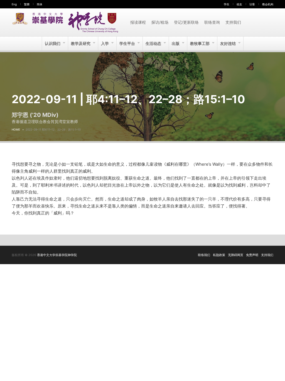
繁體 (27, 4)
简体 (39, 4)
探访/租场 (159, 22)
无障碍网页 (235, 255)
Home (16, 129)
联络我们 (204, 255)
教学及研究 (81, 43)
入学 (105, 43)
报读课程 (138, 22)
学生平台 (127, 43)
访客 (252, 4)
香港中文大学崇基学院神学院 (57, 255)
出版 (176, 43)
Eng (14, 4)
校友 (239, 4)
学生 (226, 4)
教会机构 (267, 4)
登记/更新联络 (186, 22)
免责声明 (252, 255)
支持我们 (233, 22)
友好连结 (228, 43)
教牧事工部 (200, 43)
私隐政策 (219, 255)
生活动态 (154, 43)
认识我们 (53, 43)
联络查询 (212, 22)
